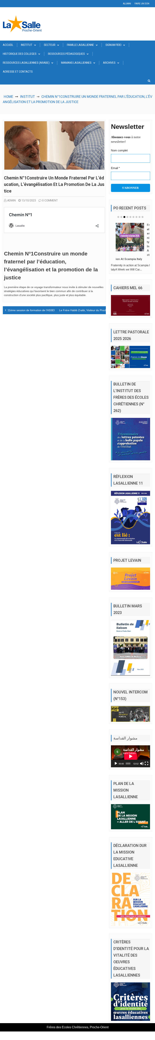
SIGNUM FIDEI (113, 44)
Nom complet (119, 150)
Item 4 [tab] (127, 217)
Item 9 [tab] (142, 217)
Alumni (127, 3)
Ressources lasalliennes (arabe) (26, 62)
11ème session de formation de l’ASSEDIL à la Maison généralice (47, 310)
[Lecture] (116, 763)
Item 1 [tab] (118, 217)
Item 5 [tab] (130, 217)
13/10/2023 (29, 200)
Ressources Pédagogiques (66, 53)
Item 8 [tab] (139, 217)
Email (115, 168)
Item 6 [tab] (133, 217)
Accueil (8, 44)
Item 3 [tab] (124, 217)
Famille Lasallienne (80, 44)
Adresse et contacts (18, 71)
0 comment (50, 200)
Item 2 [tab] (121, 217)
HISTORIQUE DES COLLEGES (19, 53)
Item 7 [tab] (136, 217)
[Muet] (142, 763)
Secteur (49, 44)
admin (11, 200)
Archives (109, 62)
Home (8, 97)
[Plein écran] (146, 763)
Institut (26, 44)
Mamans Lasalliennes (76, 62)
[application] (130, 756)
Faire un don (142, 3)
